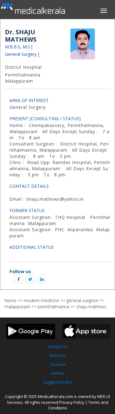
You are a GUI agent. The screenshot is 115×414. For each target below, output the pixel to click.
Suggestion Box (57, 382)
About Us (57, 355)
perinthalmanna (53, 306)
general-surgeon (82, 300)
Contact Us (57, 346)
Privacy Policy (71, 402)
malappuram (17, 306)
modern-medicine (41, 300)
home (10, 300)
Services (58, 364)
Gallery (57, 373)
